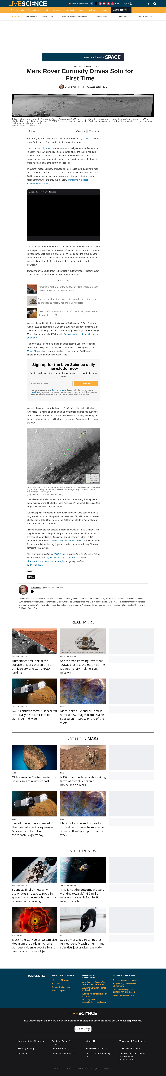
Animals (20, 10)
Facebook (48, 561)
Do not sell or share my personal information (132, 1056)
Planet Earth (69, 10)
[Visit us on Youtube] (104, 3)
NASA (89, 138)
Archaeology (33, 10)
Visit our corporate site (129, 1021)
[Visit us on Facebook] (91, 3)
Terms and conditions (132, 1041)
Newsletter (95, 131)
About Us (90, 1041)
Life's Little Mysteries (60, 980)
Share (33, 131)
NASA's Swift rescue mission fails (74, 16)
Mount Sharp (33, 351)
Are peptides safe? (103, 16)
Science (56, 10)
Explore (106, 10)
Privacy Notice (35, 392)
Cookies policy (60, 1048)
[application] (63, 215)
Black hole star (125, 16)
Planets (89, 66)
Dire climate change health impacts (39, 16)
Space (81, 10)
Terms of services (58, 390)
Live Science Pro (145, 16)
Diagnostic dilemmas (61, 987)
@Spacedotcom (35, 561)
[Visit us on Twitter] (96, 3)
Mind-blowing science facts (124, 995)
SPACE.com (60, 554)
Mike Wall (72, 86)
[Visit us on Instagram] (100, 3)
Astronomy (78, 66)
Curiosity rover (44, 148)
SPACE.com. (36, 565)
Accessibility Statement (31, 1041)
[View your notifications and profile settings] (148, 3)
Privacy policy (26, 1048)
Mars (98, 66)
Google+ (71, 557)
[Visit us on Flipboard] (108, 3)
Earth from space (59, 984)
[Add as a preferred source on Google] (83, 1029)
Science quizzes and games (125, 980)
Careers (22, 1053)
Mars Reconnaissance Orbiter (67, 540)
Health (46, 10)
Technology (93, 10)
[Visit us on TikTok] (112, 3)
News (104, 87)
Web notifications (130, 1048)
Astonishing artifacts (60, 991)
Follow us (82, 131)
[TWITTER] (33, 591)
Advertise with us (96, 1048)
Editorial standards (63, 1053)
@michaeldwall (54, 557)
